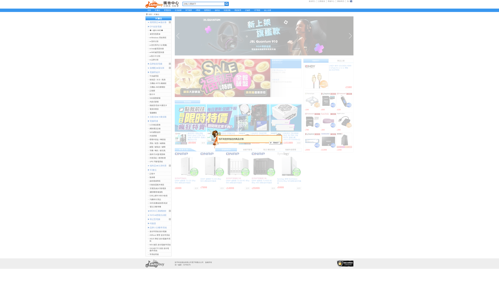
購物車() (340, 1)
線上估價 (267, 10)
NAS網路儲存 (155, 132)
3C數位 (157, 10)
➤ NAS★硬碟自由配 (157, 215)
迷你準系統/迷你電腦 (158, 231)
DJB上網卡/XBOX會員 (159, 196)
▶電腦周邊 (153, 121)
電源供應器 (154, 109)
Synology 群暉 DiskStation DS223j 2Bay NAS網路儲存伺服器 (289, 181)
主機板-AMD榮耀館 (157, 87)
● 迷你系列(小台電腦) (158, 45)
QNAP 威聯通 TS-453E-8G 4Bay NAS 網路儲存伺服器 (262, 182)
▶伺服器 (152, 223)
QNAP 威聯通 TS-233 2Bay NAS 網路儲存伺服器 (210, 180)
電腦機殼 (153, 113)
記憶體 (152, 91)
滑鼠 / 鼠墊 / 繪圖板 (157, 143)
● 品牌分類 (154, 60)
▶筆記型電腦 (154, 219)
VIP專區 (257, 10)
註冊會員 (321, 1)
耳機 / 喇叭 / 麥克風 (157, 150)
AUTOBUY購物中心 (162, 4)
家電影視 (167, 10)
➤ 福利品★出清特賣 (157, 166)
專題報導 (237, 10)
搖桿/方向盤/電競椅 (157, 154)
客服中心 (331, 1)
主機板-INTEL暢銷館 (158, 83)
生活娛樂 (178, 10)
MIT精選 (188, 10)
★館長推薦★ (155, 34)
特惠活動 (227, 10)
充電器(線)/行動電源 (158, 188)
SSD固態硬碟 (155, 98)
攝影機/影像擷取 (156, 192)
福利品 (217, 10)
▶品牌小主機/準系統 (157, 227)
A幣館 (198, 10)
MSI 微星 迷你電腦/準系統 (160, 245)
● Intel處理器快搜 (157, 49)
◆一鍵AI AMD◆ (156, 30)
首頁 (149, 10)
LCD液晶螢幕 (155, 125)
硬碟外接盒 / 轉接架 (158, 139)
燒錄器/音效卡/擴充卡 (158, 105)
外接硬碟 (153, 136)
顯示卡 (152, 94)
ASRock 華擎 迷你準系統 (160, 235)
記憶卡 (152, 174)
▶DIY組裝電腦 (155, 26)
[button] (178, 36)
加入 (348, 1)
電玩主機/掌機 (155, 207)
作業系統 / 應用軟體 (158, 158)
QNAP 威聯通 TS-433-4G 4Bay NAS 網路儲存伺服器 (238, 182)
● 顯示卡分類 (155, 56)
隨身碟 (152, 177)
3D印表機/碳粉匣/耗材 (159, 203)
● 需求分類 (154, 41)
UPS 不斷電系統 (156, 162)
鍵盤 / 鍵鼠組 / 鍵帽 (157, 147)
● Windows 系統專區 (158, 38)
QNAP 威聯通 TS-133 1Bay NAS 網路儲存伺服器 (185, 182)
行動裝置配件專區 (157, 185)
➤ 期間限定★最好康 (157, 22)
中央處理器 (154, 76)
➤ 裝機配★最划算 (156, 68)
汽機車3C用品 (155, 199)
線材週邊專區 (155, 181)
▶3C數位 (152, 170)
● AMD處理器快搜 (157, 52)
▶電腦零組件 (154, 72)
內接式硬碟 (154, 102)
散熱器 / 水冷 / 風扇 (157, 80)
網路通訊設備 (155, 128)
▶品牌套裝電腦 (155, 64)
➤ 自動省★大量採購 (157, 117)
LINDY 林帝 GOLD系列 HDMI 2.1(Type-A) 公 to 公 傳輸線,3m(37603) (340, 68)
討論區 (247, 10)
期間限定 (207, 10)
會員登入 (312, 1)
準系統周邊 (154, 254)
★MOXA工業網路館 (157, 211)
